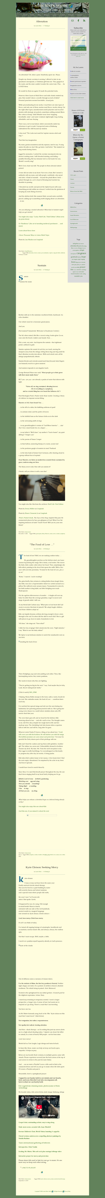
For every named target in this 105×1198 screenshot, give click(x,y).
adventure (81, 243)
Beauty (79, 246)
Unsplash (39, 240)
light (79, 259)
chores (36, 253)
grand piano (39, 533)
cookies (36, 854)
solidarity (63, 253)
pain (75, 264)
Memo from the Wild (76, 191)
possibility (77, 267)
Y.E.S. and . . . (73, 175)
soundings (83, 269)
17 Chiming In (46, 25)
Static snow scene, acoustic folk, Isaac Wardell (35, 1127)
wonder (77, 276)
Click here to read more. (77, 97)
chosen (84, 248)
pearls (72, 267)
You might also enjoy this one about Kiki (32, 806)
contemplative (76, 250)
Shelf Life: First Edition (55, 504)
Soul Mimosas (74, 219)
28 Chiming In (46, 549)
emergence (73, 253)
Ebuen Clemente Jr (31, 513)
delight (82, 250)
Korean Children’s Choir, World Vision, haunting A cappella (39, 1131)
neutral (56, 1179)
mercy (49, 1179)
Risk (72, 269)
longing (83, 259)
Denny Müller (30, 509)
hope (84, 256)
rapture (51, 253)
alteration (31, 253)
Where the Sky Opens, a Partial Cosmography (78, 137)
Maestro (47, 533)
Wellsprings (73, 227)
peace (83, 264)
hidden (79, 257)
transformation (75, 273)
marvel (80, 262)
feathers (40, 854)
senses (75, 269)
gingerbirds (50, 854)
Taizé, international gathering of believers (34, 1143)
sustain (58, 533)
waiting (84, 273)
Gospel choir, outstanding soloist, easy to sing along (36, 1122)
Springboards (74, 223)
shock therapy (61, 1179)
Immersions (28, 532)
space (74, 271)
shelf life (79, 269)
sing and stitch (56, 253)
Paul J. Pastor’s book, (26, 518)
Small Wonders (28, 251)
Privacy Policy (67, 1191)
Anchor (72, 183)
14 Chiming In (46, 871)
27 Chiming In (46, 269)
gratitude (74, 257)
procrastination (45, 253)
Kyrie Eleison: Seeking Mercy (42, 867)
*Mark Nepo (34, 235)
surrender (81, 271)
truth (81, 273)
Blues (72, 248)
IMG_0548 (33, 692)
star (77, 271)
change (80, 248)
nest (60, 854)
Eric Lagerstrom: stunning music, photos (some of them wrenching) (39, 1087)
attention (73, 246)
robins (63, 854)
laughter (76, 259)
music (39, 253)
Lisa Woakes (29, 240)
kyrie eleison (44, 1179)
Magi (76, 262)
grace (83, 253)
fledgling (45, 854)
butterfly (76, 248)
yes (81, 276)
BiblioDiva (73, 207)
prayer (82, 267)
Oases (72, 179)
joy (73, 259)
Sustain (42, 265)
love (55, 854)
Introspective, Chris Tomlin (28, 1147)
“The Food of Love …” (42, 544)
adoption (31, 854)
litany (43, 533)
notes (54, 533)
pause (80, 264)
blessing (84, 246)
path (78, 264)
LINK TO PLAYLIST (29, 1168)
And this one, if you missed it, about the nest (34, 811)
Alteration (42, 21)
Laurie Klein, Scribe (50, 6)
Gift (78, 253)
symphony (62, 533)
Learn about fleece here (27, 230)
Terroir (72, 187)
